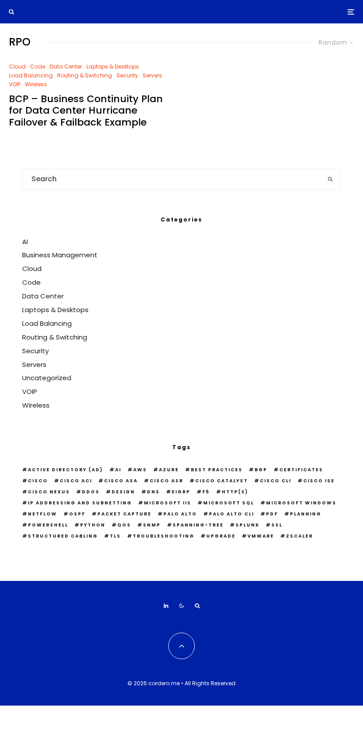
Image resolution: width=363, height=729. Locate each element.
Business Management (59, 255)
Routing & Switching (84, 75)
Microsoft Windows (301, 503)
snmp (152, 525)
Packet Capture (124, 514)
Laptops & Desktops (112, 66)
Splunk (247, 525)
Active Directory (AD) (65, 469)
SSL (276, 525)
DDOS (91, 492)
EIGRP (181, 492)
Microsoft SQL (228, 503)
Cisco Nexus (49, 492)
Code (37, 66)
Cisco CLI (275, 480)
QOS (124, 525)
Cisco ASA (121, 480)
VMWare (260, 536)
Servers (152, 75)
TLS (115, 536)
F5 (206, 492)
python (92, 525)
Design (123, 492)
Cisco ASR (166, 480)
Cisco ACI (76, 480)
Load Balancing (31, 75)
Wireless (36, 84)
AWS (140, 469)
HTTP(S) (235, 492)
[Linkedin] (166, 606)
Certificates (301, 469)
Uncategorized (46, 377)
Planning (305, 514)
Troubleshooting (163, 536)
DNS (153, 492)
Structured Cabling (63, 536)
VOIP (14, 84)
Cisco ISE (319, 480)
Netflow (42, 514)
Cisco (38, 480)
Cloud (17, 66)
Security (127, 75)
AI (25, 241)
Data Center (66, 66)
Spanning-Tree (198, 525)
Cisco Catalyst (221, 480)
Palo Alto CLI (231, 514)
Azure (169, 469)
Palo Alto (180, 514)
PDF (272, 514)
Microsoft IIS (167, 503)
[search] (330, 179)
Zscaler (299, 536)
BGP (261, 469)
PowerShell (48, 525)
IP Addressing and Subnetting (80, 503)
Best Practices (217, 469)
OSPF (77, 514)
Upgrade (221, 536)
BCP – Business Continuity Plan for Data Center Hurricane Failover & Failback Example (86, 110)
